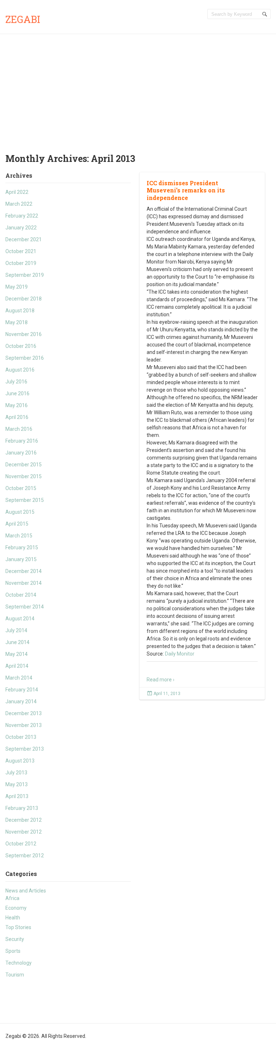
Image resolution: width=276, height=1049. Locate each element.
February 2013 (21, 808)
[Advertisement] (138, 88)
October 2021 (20, 251)
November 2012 (23, 832)
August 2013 (19, 761)
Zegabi (22, 19)
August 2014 (19, 618)
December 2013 (23, 713)
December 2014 (23, 571)
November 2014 (23, 583)
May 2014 (16, 654)
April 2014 (16, 666)
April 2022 (16, 192)
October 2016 (20, 346)
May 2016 (16, 405)
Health (12, 917)
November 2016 (23, 334)
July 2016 (16, 381)
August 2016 (19, 370)
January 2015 (21, 559)
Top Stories (18, 927)
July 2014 (16, 630)
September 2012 (24, 855)
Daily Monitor (179, 654)
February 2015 (21, 547)
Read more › (160, 679)
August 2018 (19, 310)
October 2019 (20, 263)
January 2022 (21, 227)
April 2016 (16, 417)
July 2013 (16, 772)
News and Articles (25, 891)
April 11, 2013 (166, 693)
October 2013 (20, 737)
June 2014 (17, 642)
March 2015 (18, 536)
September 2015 (24, 500)
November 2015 (23, 476)
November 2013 (23, 725)
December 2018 (23, 299)
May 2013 (16, 784)
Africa (12, 898)
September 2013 (24, 749)
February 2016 (21, 441)
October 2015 (20, 488)
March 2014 (18, 678)
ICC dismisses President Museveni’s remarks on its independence (186, 190)
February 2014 (21, 690)
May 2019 (16, 287)
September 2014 (24, 607)
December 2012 (23, 820)
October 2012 (20, 844)
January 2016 (21, 453)
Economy (16, 908)
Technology (18, 963)
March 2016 (18, 429)
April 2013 (16, 796)
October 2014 (20, 595)
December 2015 (23, 464)
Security (14, 939)
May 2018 (16, 322)
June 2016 (17, 393)
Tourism (14, 975)
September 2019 (24, 275)
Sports (12, 951)
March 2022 (18, 204)
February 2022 (21, 216)
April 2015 (16, 524)
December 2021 (23, 239)
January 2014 (21, 701)
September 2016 (24, 358)
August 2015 (19, 512)
